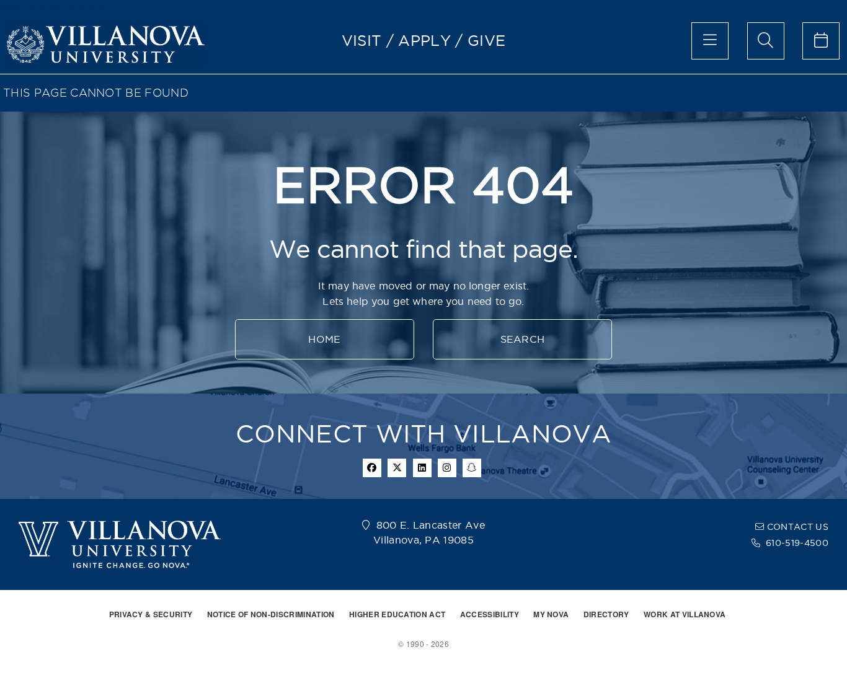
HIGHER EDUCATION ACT (397, 614)
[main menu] (710, 40)
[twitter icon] (397, 468)
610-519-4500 (797, 543)
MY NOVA (551, 614)
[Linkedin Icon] (422, 468)
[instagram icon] (447, 468)
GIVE (486, 40)
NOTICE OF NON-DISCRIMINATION (271, 614)
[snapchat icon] (472, 468)
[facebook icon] (372, 468)
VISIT (362, 40)
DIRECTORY (606, 614)
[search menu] (765, 40)
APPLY (424, 40)
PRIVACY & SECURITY (151, 614)
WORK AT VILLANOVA (684, 614)
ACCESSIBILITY (489, 614)
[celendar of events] (821, 40)
